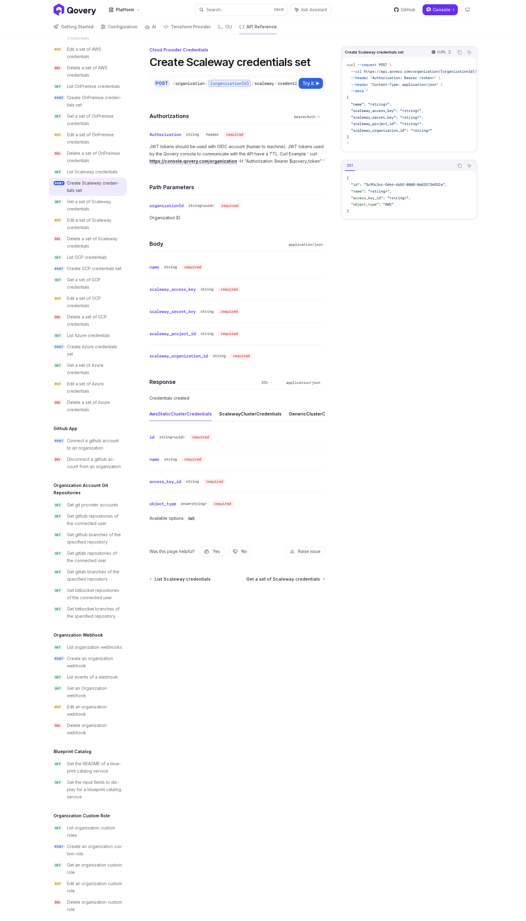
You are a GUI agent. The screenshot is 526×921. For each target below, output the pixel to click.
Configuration (123, 26)
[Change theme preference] (467, 10)
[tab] (350, 165)
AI (154, 26)
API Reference (262, 26)
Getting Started (77, 26)
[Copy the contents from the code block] (460, 52)
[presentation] (92, 477)
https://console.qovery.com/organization (193, 161)
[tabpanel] (409, 195)
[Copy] (291, 83)
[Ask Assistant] (469, 52)
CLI (228, 26)
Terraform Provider (191, 26)
